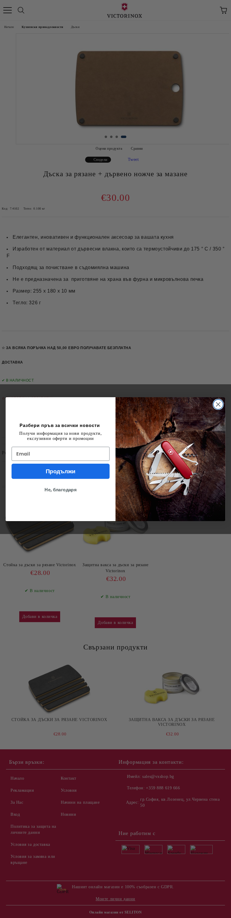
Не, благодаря (60, 489)
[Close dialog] (218, 404)
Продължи (60, 471)
